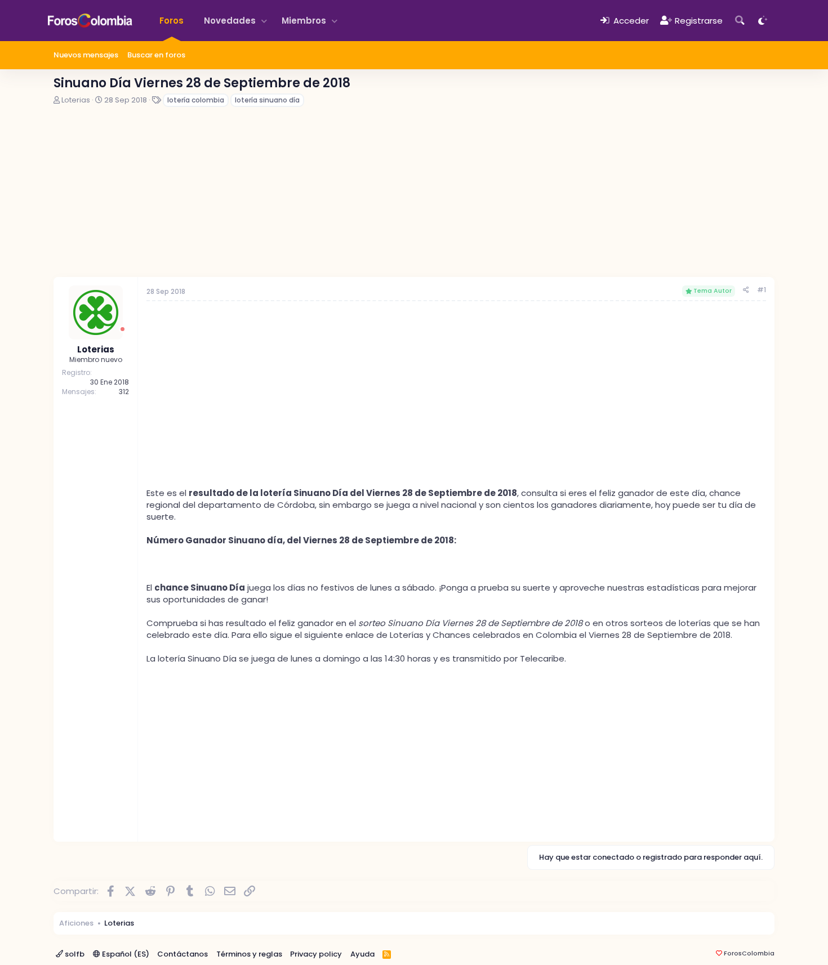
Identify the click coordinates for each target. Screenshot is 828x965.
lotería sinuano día (267, 100)
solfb (73, 954)
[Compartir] (746, 290)
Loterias (75, 100)
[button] (264, 20)
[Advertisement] (414, 192)
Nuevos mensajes (86, 55)
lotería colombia (195, 100)
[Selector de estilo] (762, 20)
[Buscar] (739, 20)
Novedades (230, 20)
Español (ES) (124, 954)
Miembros (304, 20)
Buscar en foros (156, 55)
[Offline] (122, 329)
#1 (761, 289)
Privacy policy (316, 954)
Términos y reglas (249, 954)
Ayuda (362, 954)
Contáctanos (182, 954)
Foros (171, 20)
